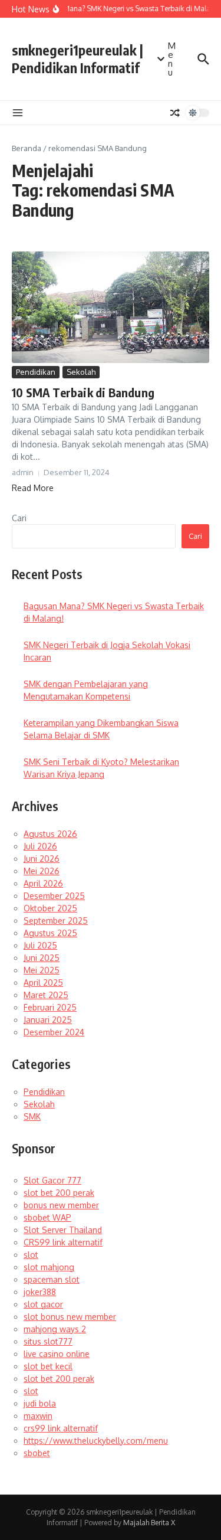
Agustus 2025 (50, 933)
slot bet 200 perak (59, 1193)
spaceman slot (52, 1279)
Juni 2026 (42, 859)
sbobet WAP (47, 1217)
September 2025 (56, 921)
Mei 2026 (42, 871)
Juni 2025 (42, 958)
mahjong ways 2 (55, 1329)
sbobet (37, 1453)
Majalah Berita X (149, 1522)
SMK (32, 1116)
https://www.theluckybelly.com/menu (96, 1441)
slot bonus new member (70, 1317)
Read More (33, 488)
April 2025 (43, 982)
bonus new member (61, 1205)
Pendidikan (35, 372)
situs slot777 (48, 1341)
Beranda (26, 148)
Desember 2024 (54, 1032)
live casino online (57, 1354)
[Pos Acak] (175, 112)
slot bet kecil (48, 1366)
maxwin (38, 1416)
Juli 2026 (40, 846)
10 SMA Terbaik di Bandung (83, 392)
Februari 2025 (50, 1007)
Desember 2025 (54, 896)
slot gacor (43, 1304)
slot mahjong (49, 1267)
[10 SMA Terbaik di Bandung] (110, 306)
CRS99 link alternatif (63, 1242)
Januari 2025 (48, 1020)
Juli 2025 (40, 945)
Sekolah (81, 372)
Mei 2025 (42, 970)
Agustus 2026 (50, 834)
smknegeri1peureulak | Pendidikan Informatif (77, 58)
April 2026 (43, 883)
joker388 (40, 1292)
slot (31, 1255)
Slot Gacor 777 (52, 1180)
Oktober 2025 (50, 908)
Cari (19, 518)
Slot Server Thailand (63, 1230)
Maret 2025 (46, 995)
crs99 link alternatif (61, 1428)
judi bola (40, 1403)
